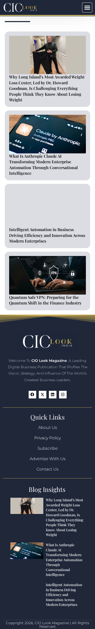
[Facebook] (32, 394)
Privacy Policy (47, 438)
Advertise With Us (48, 458)
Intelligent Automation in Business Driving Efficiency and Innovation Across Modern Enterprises (47, 235)
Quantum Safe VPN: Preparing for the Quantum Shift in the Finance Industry (45, 300)
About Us (47, 427)
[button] (87, 8)
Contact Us (47, 469)
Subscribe (47, 448)
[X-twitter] (42, 394)
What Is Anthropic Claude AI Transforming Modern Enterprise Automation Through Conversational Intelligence (43, 164)
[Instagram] (63, 394)
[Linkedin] (52, 394)
